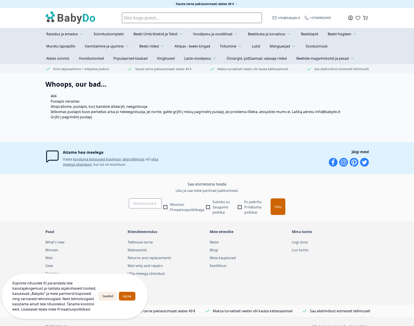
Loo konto (300, 250)
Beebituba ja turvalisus (266, 34)
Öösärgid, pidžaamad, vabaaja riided (257, 58)
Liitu (277, 206)
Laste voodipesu (197, 58)
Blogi (214, 250)
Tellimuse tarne (140, 242)
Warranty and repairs (145, 265)
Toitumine (228, 46)
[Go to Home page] (70, 18)
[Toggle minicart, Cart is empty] (365, 17)
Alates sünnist (57, 58)
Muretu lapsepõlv (60, 46)
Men (49, 257)
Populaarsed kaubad (130, 58)
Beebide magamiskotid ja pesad (322, 58)
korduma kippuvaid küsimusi (97, 159)
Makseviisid (137, 250)
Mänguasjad (280, 46)
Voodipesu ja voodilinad (212, 34)
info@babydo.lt (327, 111)
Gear (49, 265)
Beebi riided (149, 46)
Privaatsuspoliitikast (73, 309)
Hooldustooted (91, 58)
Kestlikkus (218, 265)
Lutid (256, 46)
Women (51, 250)
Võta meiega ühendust (146, 273)
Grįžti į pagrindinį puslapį (71, 117)
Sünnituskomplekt (109, 34)
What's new (55, 242)
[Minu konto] (350, 17)
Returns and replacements (149, 257)
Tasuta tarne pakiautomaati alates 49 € (205, 4)
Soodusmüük (317, 46)
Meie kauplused (223, 257)
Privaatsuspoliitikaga (187, 209)
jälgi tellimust (134, 159)
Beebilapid (309, 34)
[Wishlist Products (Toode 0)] (357, 17)
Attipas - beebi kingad (192, 46)
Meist (214, 242)
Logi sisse (300, 242)
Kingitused (166, 58)
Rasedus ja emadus (62, 34)
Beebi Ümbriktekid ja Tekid (155, 34)
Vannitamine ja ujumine (104, 46)
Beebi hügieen (339, 34)
